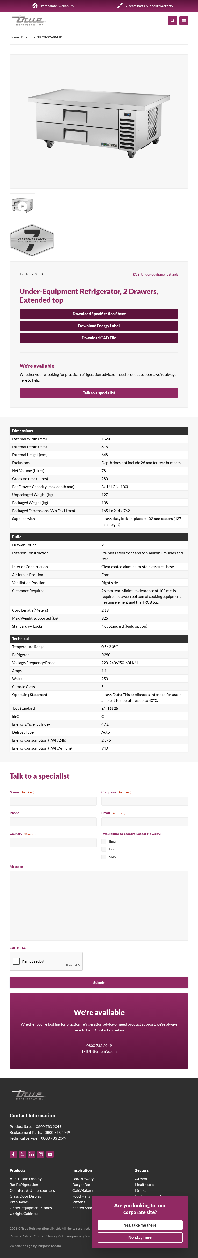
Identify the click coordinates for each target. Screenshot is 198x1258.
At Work (142, 1178)
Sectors (141, 1170)
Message (16, 866)
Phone (15, 813)
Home (14, 37)
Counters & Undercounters (32, 1190)
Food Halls (81, 1196)
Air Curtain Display (26, 1178)
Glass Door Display (26, 1196)
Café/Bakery (82, 1190)
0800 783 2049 (99, 1045)
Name (22, 792)
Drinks (140, 1190)
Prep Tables (19, 1201)
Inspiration (82, 1170)
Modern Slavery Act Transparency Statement (67, 1236)
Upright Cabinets (24, 1213)
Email (113, 813)
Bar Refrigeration (24, 1184)
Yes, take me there (140, 1225)
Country (24, 834)
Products (28, 37)
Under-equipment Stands (159, 274)
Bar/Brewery (83, 1178)
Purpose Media (49, 1246)
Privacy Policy (20, 1236)
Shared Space (83, 1207)
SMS (112, 857)
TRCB (135, 274)
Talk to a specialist (99, 392)
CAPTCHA (18, 948)
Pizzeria (78, 1201)
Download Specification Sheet (99, 313)
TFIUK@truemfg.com (99, 1051)
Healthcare (144, 1184)
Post (112, 849)
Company (116, 792)
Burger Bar (81, 1184)
